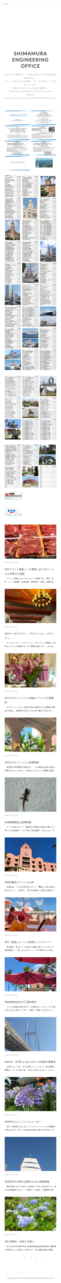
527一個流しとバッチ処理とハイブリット (28, 942)
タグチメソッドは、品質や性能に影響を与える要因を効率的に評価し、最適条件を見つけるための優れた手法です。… (30, 709)
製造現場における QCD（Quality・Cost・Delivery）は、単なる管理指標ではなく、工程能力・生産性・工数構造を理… (30, 1188)
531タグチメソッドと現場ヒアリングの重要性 (29, 700)
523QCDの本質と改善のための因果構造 (27, 1181)
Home (5, 3)
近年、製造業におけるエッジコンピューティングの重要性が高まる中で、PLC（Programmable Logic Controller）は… (30, 1128)
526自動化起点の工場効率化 (20, 1002)
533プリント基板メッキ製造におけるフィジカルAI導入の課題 (29, 571)
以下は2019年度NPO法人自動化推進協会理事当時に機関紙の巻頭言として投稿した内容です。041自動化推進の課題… (30, 1248)
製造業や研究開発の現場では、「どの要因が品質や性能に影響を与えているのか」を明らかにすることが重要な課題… (30, 769)
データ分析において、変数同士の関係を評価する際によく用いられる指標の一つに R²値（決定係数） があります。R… (30, 828)
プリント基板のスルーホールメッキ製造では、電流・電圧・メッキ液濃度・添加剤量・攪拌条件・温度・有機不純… (30, 580)
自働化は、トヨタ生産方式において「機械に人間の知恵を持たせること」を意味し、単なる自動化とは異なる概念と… (30, 888)
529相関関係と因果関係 (18, 822)
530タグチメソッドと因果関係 (22, 762)
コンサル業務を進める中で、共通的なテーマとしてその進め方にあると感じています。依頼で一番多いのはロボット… (30, 1008)
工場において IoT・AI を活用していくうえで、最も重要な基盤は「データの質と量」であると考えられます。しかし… (30, 1068)
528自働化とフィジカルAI (19, 882)
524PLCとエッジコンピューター (23, 1121)
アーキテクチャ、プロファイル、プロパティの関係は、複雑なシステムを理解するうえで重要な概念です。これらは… (30, 644)
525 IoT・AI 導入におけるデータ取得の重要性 (30, 1061)
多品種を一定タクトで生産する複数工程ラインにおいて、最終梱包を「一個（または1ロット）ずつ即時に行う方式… (30, 948)
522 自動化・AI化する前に (19, 1241)
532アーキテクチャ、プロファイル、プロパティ (29, 636)
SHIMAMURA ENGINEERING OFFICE (30, 60)
